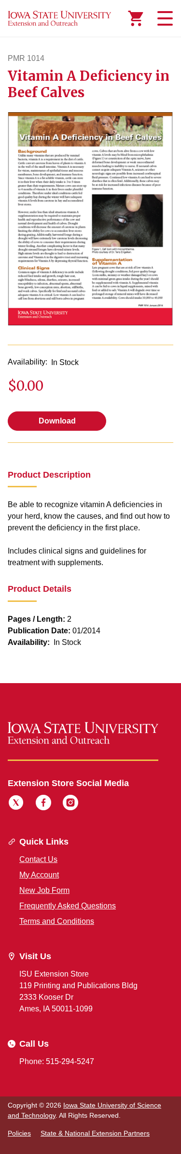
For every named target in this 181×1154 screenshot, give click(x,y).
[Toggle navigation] (163, 18)
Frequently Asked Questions (67, 906)
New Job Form (44, 890)
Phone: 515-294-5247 (56, 1061)
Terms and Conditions (56, 921)
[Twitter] (16, 804)
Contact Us (38, 859)
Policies (19, 1133)
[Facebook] (43, 804)
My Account (39, 875)
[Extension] (59, 18)
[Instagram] (70, 804)
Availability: (27, 362)
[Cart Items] (135, 18)
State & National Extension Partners (95, 1133)
